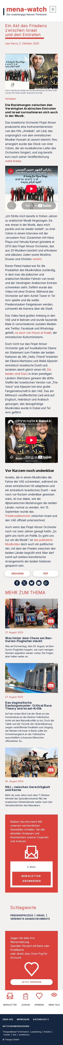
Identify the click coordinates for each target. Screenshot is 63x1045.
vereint (37, 259)
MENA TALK (54, 1005)
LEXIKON (25, 1005)
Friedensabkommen (18, 516)
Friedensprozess (21, 915)
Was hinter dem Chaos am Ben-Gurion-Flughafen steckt (28, 639)
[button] (17, 583)
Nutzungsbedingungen (16, 1026)
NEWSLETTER (10, 1005)
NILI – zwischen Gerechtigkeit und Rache (27, 788)
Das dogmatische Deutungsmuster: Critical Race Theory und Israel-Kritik (28, 705)
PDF (45, 573)
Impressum (23, 1019)
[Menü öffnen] (53, 9)
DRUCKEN (17, 573)
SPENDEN (39, 1005)
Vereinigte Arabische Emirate (30, 918)
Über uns (8, 1019)
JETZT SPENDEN (32, 982)
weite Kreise (13, 161)
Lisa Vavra (11, 43)
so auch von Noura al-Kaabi (33, 332)
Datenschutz (41, 1019)
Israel (41, 915)
